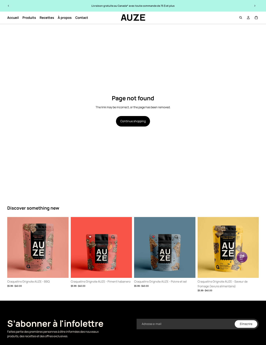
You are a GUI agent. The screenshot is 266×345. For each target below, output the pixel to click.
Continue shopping (133, 121)
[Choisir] (63, 272)
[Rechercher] (241, 18)
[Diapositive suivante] (255, 6)
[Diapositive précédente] (8, 6)
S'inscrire (246, 324)
